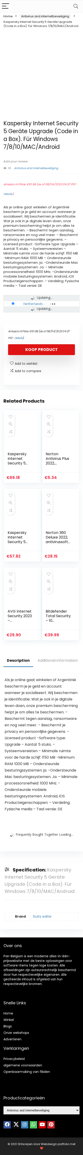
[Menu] (5, 6)
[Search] (75, 6)
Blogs (7, 1026)
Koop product (41, 349)
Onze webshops (16, 1032)
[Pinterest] (51, 1124)
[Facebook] (7, 1124)
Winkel (8, 1019)
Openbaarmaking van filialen (26, 1071)
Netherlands (33, 303)
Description (18, 660)
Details (7, 194)
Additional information (58, 660)
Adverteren (12, 1039)
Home (8, 16)
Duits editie (42, 916)
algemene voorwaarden (22, 1065)
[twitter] (16, 1124)
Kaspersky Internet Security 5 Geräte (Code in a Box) (20, 463)
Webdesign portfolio (55, 1144)
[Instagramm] (24, 1124)
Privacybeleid (14, 1058)
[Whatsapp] (33, 1124)
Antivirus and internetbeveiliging (45, 16)
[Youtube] (42, 1124)
